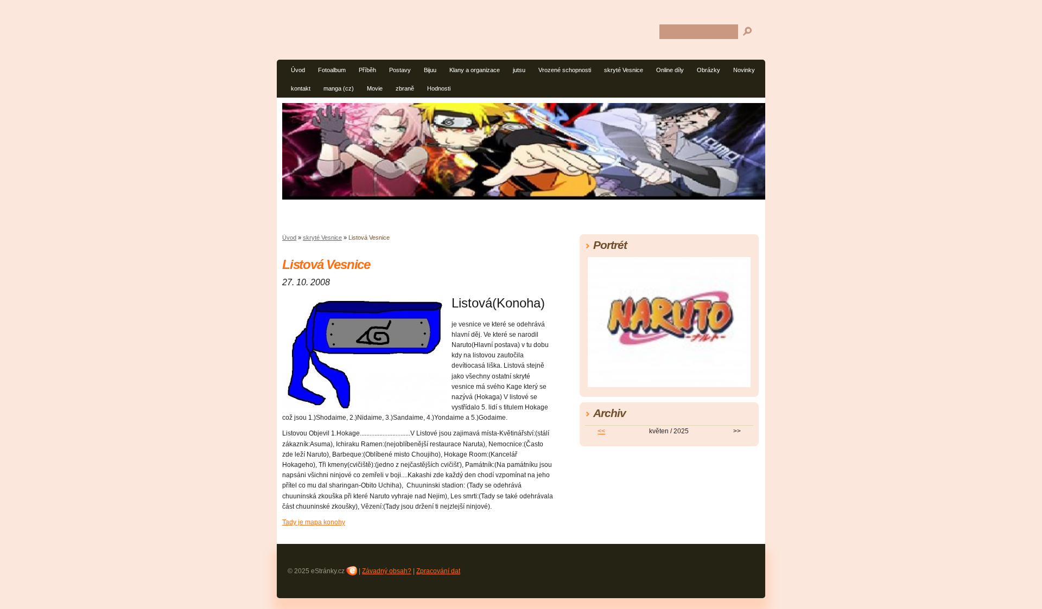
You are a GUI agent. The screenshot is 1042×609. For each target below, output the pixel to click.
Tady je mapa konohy (313, 522)
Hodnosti (438, 88)
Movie (375, 88)
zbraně (405, 88)
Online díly (670, 70)
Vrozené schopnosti (564, 70)
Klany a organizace (474, 70)
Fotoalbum (332, 70)
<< (601, 431)
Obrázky (708, 70)
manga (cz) (338, 88)
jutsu (519, 70)
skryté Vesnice (623, 70)
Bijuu (430, 70)
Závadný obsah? (386, 571)
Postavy (400, 70)
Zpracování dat (438, 571)
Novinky (744, 70)
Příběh (367, 70)
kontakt (300, 88)
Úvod (298, 70)
